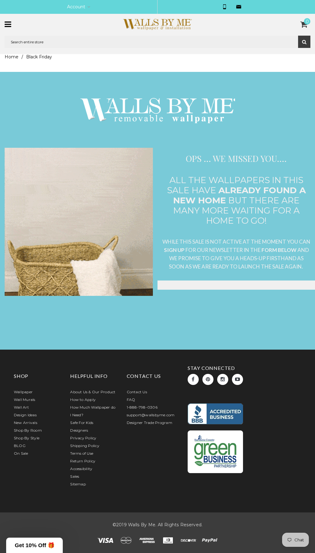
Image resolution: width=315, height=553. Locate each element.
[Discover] (189, 540)
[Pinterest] (207, 379)
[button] (34, 545)
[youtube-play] (237, 379)
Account (76, 7)
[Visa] (106, 540)
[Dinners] (168, 540)
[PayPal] (209, 540)
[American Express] (148, 540)
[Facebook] (193, 379)
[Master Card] (127, 540)
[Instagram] (222, 379)
